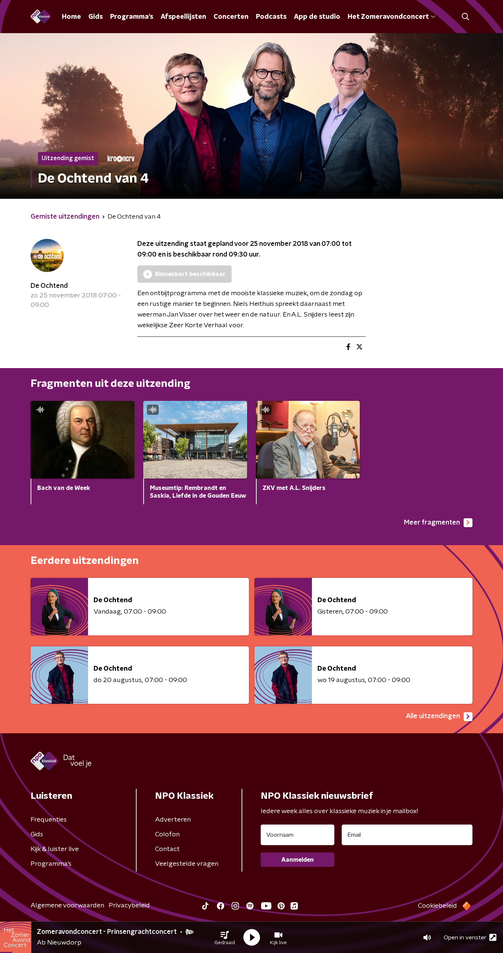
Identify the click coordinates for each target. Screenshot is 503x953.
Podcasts (271, 17)
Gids (95, 17)
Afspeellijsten (183, 17)
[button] (224, 937)
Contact (167, 849)
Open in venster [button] (465, 937)
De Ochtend (49, 286)
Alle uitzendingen (433, 716)
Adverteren (173, 819)
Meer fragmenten (432, 522)
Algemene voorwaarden (67, 905)
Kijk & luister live (55, 849)
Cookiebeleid (437, 906)
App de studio (317, 17)
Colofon (167, 834)
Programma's (131, 17)
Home (71, 17)
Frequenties (49, 819)
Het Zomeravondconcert (388, 17)
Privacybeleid (129, 905)
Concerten (231, 17)
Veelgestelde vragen (186, 864)
